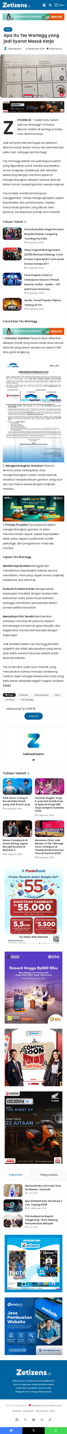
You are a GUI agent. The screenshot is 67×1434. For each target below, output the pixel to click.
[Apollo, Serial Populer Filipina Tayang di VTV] (12, 304)
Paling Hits (15, 1175)
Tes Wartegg (27, 699)
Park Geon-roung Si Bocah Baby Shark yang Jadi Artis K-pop (16, 801)
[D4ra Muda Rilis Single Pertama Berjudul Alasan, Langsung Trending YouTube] (12, 233)
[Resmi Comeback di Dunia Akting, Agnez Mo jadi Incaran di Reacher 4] (17, 828)
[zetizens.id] (16, 5)
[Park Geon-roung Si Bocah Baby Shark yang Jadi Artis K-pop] (17, 786)
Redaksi (16, 1411)
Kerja (57, 695)
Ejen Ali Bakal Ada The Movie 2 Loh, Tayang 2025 (43, 1202)
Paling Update (49, 1175)
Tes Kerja (9, 699)
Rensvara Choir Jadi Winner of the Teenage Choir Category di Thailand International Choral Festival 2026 (49, 847)
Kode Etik (28, 1411)
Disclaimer (42, 1411)
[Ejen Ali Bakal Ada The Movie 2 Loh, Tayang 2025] (13, 1205)
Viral (7, 29)
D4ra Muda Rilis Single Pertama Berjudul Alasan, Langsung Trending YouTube (44, 234)
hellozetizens (14, 48)
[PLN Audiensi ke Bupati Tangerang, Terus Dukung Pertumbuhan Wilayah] (13, 1221)
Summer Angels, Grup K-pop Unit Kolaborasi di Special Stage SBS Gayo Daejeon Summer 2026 (49, 804)
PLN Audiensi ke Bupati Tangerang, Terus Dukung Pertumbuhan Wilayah (41, 1220)
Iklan (52, 1411)
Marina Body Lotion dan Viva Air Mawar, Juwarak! (43, 1187)
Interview (23, 695)
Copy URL (33, 716)
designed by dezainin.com (46, 1405)
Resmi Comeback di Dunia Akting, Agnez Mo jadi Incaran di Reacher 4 (15, 845)
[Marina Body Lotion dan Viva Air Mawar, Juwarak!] (13, 1190)
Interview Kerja (41, 695)
